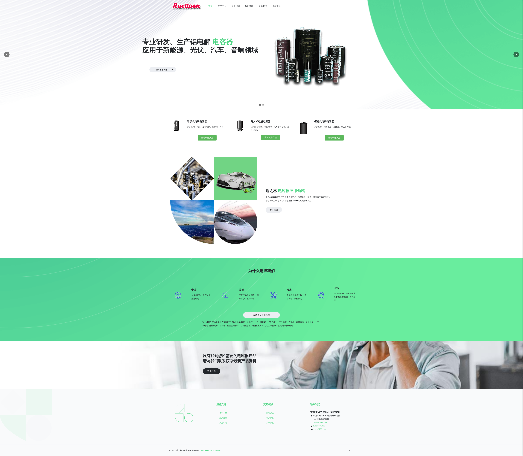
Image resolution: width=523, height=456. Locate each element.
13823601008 (319, 426)
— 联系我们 (268, 418)
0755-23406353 (320, 422)
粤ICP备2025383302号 (211, 450)
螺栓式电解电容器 (324, 121)
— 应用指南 (221, 418)
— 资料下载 (221, 413)
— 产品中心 (221, 423)
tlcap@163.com (319, 429)
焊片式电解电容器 (260, 121)
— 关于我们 (268, 423)
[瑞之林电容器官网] (187, 6)
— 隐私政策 (268, 413)
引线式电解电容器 (197, 121)
